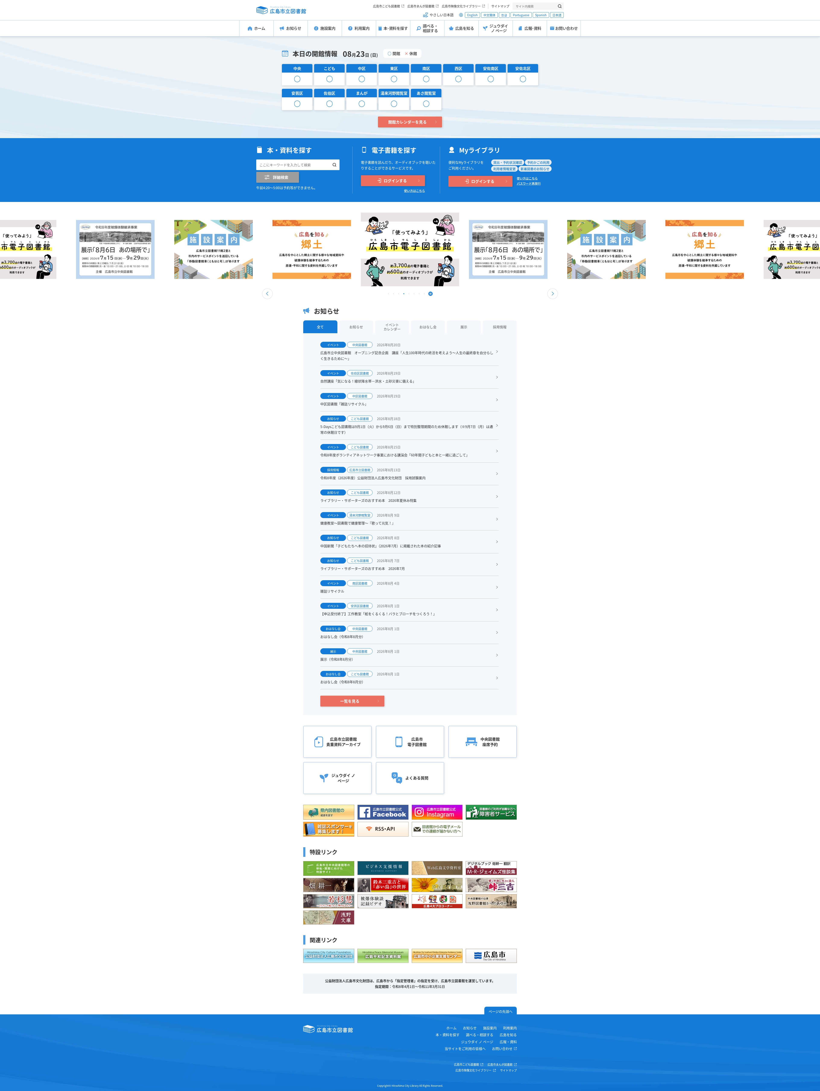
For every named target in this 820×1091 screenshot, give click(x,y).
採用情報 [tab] (500, 326)
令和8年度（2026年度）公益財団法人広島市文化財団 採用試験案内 (373, 477)
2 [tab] (393, 295)
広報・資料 (508, 1041)
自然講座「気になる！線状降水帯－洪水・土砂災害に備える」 (368, 381)
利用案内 (510, 1027)
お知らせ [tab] (356, 326)
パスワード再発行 (529, 183)
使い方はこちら (414, 190)
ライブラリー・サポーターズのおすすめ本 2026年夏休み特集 (368, 500)
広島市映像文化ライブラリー (461, 6)
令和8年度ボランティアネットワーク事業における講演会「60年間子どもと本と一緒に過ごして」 (394, 454)
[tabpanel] (410, 249)
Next (552, 293)
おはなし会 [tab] (427, 326)
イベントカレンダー (392, 327)
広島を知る (508, 1034)
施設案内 (490, 1027)
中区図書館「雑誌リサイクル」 (344, 403)
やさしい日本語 (442, 14)
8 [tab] (424, 295)
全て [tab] (320, 326)
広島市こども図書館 (386, 6)
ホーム (451, 1027)
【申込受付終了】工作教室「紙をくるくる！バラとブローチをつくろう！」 (378, 613)
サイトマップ (500, 6)
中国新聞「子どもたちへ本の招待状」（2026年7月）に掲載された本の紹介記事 (380, 545)
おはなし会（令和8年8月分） (342, 636)
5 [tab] (409, 295)
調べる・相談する (479, 1034)
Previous (267, 293)
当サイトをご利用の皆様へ (465, 1048)
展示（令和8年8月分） (337, 659)
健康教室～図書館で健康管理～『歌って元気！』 (357, 523)
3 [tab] (399, 295)
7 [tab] (419, 295)
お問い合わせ (502, 1048)
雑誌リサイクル (332, 591)
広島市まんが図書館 (420, 6)
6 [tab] (414, 295)
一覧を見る (349, 701)
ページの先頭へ (500, 1011)
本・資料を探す (448, 1034)
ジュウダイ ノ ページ (477, 1041)
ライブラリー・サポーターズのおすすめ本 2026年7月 (362, 568)
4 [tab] (404, 295)
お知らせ (470, 1027)
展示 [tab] (463, 326)
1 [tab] (388, 295)
